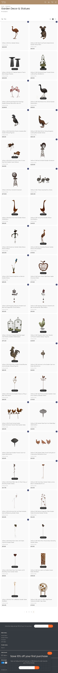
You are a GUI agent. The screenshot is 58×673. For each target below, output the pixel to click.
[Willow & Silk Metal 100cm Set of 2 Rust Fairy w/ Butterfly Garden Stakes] (14, 475)
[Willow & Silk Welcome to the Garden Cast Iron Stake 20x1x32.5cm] (43, 357)
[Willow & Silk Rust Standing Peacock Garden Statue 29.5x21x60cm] (43, 240)
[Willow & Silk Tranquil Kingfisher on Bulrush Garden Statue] (14, 269)
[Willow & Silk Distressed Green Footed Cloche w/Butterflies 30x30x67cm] (43, 65)
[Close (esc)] (49, 653)
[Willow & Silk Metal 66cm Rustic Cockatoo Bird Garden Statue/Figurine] (14, 124)
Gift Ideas (3, 641)
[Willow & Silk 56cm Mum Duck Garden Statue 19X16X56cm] (14, 210)
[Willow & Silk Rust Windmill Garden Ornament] (43, 152)
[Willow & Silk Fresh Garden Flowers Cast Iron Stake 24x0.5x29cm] (14, 445)
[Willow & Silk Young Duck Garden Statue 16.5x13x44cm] (43, 210)
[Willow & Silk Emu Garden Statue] (14, 35)
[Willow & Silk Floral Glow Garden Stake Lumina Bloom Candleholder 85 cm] (43, 475)
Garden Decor (4, 637)
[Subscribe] (37, 667)
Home (2, 6)
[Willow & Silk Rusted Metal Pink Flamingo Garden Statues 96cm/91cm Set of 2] (14, 95)
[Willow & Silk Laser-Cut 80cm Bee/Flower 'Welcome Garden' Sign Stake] (43, 592)
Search (3, 647)
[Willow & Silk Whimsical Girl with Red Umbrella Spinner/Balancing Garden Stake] (14, 504)
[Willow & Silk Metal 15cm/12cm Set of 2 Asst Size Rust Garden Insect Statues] (14, 153)
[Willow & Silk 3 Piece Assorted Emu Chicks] (43, 182)
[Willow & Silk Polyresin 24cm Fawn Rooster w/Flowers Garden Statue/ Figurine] (43, 328)
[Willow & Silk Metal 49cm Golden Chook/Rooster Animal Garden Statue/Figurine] (14, 357)
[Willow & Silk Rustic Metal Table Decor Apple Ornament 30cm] (43, 269)
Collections (7, 6)
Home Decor (4, 635)
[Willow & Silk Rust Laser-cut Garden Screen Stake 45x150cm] (43, 563)
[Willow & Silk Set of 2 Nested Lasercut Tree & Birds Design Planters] (14, 65)
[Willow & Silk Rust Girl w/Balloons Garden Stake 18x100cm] (14, 592)
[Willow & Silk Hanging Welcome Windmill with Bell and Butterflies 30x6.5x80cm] (43, 298)
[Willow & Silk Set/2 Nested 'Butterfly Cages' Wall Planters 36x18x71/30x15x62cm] (14, 328)
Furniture (3, 639)
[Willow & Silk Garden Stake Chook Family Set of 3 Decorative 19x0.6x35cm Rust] (43, 445)
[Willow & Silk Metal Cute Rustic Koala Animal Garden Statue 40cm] (43, 36)
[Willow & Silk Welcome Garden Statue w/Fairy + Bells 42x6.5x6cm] (14, 387)
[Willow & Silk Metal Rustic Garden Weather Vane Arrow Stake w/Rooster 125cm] (43, 387)
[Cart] (52, 2)
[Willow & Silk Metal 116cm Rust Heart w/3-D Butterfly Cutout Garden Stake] (14, 563)
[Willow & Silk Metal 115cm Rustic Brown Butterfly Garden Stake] (43, 533)
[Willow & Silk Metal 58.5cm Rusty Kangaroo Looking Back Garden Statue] (43, 124)
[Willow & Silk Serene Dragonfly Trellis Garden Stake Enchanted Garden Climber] (43, 504)
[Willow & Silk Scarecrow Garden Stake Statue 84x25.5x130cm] (14, 240)
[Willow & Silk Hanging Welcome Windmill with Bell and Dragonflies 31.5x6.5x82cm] (14, 298)
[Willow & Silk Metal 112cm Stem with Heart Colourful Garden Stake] (14, 533)
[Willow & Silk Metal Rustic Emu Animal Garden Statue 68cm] (43, 95)
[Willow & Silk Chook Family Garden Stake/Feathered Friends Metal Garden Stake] (14, 416)
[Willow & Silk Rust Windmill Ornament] (14, 182)
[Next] (33, 612)
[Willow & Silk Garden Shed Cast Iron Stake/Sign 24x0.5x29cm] (43, 416)
